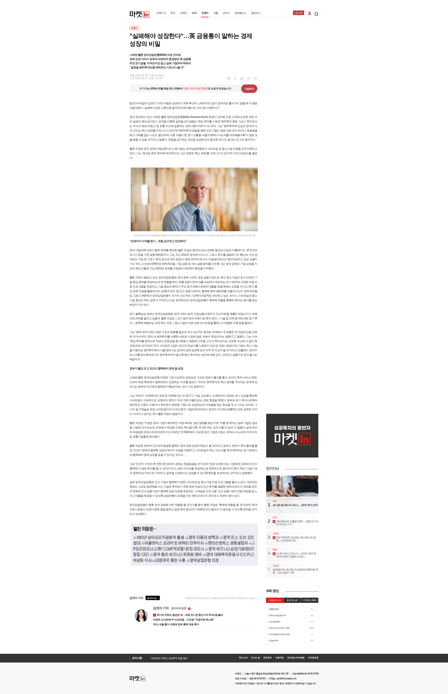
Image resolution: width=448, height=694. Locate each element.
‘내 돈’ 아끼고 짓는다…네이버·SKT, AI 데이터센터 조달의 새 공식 (296, 555)
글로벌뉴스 (240, 12)
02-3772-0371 (259, 678)
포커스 (226, 12)
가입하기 (249, 88)
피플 (215, 12)
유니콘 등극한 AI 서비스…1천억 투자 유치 (295, 505)
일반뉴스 (256, 12)
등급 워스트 (292, 600)
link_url (249, 78)
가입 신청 (299, 13)
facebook (229, 78)
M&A (194, 12)
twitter (242, 78)
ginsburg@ (179, 608)
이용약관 (279, 657)
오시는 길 (255, 657)
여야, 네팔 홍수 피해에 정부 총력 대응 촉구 (176, 624)
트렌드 (205, 12)
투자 (172, 12)
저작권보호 (313, 657)
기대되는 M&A (309, 600)
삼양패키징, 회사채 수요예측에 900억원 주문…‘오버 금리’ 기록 (295, 571)
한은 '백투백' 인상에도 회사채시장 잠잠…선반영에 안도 (296, 539)
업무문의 (267, 657)
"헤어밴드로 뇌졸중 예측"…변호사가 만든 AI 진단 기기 (297, 523)
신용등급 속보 (274, 600)
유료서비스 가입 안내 (160, 658)
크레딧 (183, 12)
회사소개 (243, 657)
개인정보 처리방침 (295, 657)
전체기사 (161, 12)
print (255, 78)
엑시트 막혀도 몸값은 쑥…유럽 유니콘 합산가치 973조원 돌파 (190, 614)
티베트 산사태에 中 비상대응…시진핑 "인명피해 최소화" (183, 619)
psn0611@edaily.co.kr (286, 678)
